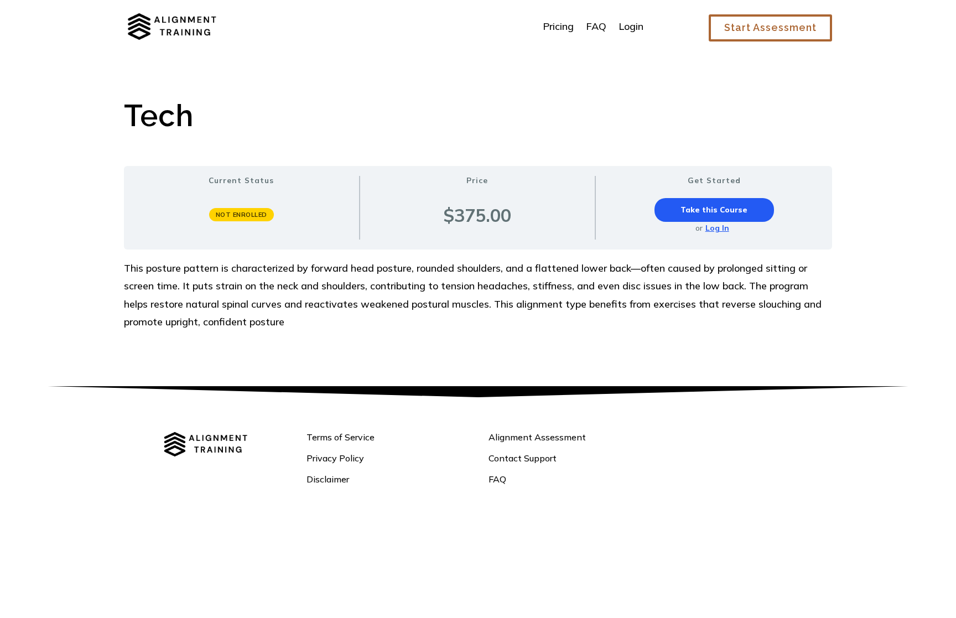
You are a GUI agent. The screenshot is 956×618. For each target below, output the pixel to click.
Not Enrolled (241, 215)
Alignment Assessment (537, 437)
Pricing (558, 26)
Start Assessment (770, 27)
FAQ (596, 26)
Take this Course (713, 209)
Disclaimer (327, 479)
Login (631, 26)
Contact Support (523, 458)
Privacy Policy (335, 458)
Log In (717, 228)
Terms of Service (340, 437)
